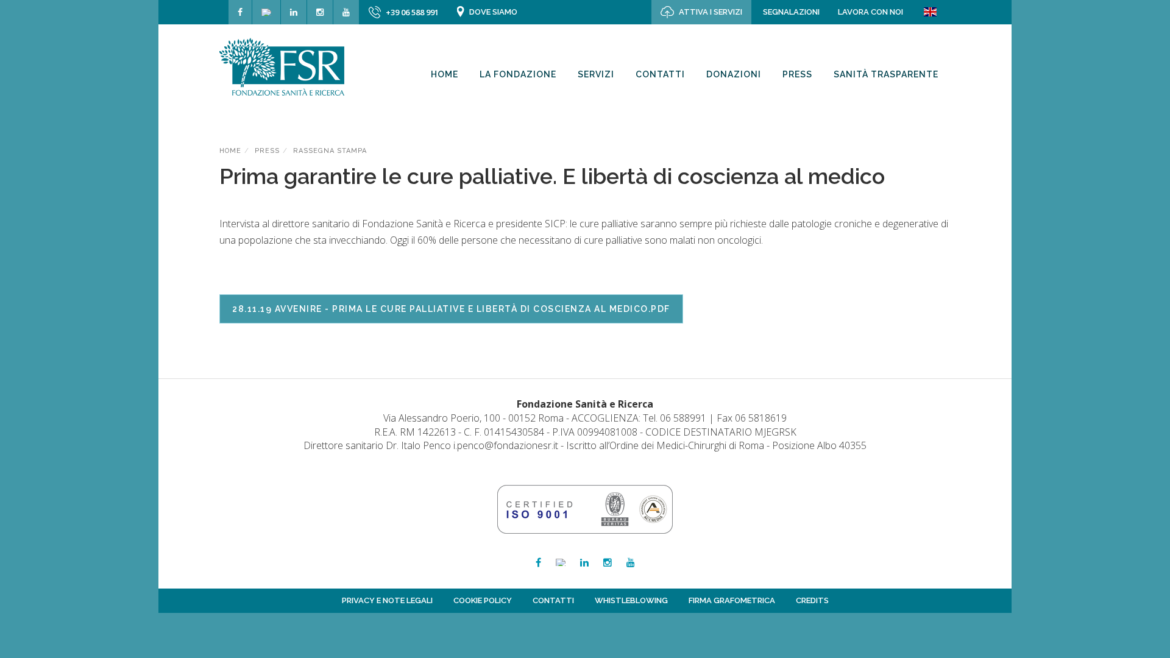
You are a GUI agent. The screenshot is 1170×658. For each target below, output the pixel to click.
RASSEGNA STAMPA (330, 151)
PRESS (267, 151)
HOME (230, 151)
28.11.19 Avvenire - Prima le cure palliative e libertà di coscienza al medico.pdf (451, 309)
